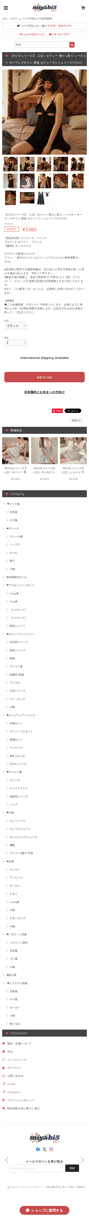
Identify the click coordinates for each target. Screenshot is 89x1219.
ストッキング (17, 699)
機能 (12, 845)
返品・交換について (19, 1043)
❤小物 (10, 812)
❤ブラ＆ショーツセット (20, 585)
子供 (12, 910)
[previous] (7, 1160)
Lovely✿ (14, 902)
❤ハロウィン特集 (16, 934)
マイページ (14, 1067)
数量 (6, 337)
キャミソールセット (21, 731)
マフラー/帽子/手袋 (21, 853)
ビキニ (13, 893)
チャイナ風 (16, 666)
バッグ (13, 804)
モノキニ (15, 885)
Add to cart (44, 377)
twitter (11, 1084)
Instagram (14, 1092)
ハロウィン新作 (19, 942)
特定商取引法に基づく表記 (23, 1108)
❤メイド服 (13, 503)
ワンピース (16, 747)
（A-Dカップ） (18, 609)
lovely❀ (14, 593)
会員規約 (80, 1187)
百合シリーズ (17, 690)
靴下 (12, 560)
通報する (76, 420)
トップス (15, 544)
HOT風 (13, 520)
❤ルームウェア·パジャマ (20, 715)
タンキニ (15, 869)
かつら (13, 552)
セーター (15, 1007)
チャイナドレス (19, 788)
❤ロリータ (12, 528)
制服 (12, 658)
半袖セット (16, 723)
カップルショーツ (20, 828)
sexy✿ (13, 601)
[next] (82, 1160)
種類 (6, 320)
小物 (12, 569)
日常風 (13, 512)
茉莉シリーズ (17, 650)
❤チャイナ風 (14, 771)
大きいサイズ (17, 918)
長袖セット (16, 739)
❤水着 (10, 861)
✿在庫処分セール (16, 577)
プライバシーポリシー (20, 1100)
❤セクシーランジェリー (20, 634)
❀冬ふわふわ (17, 755)
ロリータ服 (16, 536)
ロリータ (15, 780)
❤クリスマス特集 (16, 983)
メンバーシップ (16, 1059)
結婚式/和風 (17, 674)
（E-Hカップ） (18, 617)
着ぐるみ (15, 1023)
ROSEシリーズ (18, 763)
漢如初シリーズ (19, 796)
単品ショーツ (17, 625)
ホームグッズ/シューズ (23, 837)
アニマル (15, 682)
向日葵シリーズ (19, 642)
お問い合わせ (15, 1075)
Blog (10, 1051)
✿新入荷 (11, 975)
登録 (72, 1168)
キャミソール (17, 820)
